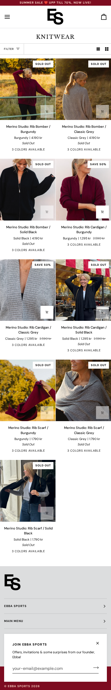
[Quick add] (47, 111)
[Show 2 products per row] (106, 49)
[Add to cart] (47, 412)
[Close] (100, 641)
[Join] (94, 668)
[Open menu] (12, 17)
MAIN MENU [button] (13, 621)
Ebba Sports (19, 686)
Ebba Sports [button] (15, 606)
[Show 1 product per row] (98, 49)
